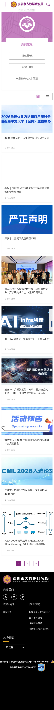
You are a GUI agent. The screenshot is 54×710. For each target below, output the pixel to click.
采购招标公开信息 (27, 78)
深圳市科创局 (35, 617)
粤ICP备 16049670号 (38, 661)
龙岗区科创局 (35, 623)
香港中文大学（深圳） (39, 628)
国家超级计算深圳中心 (39, 612)
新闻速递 (27, 44)
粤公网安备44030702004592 (23, 667)
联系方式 (7, 612)
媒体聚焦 (27, 55)
